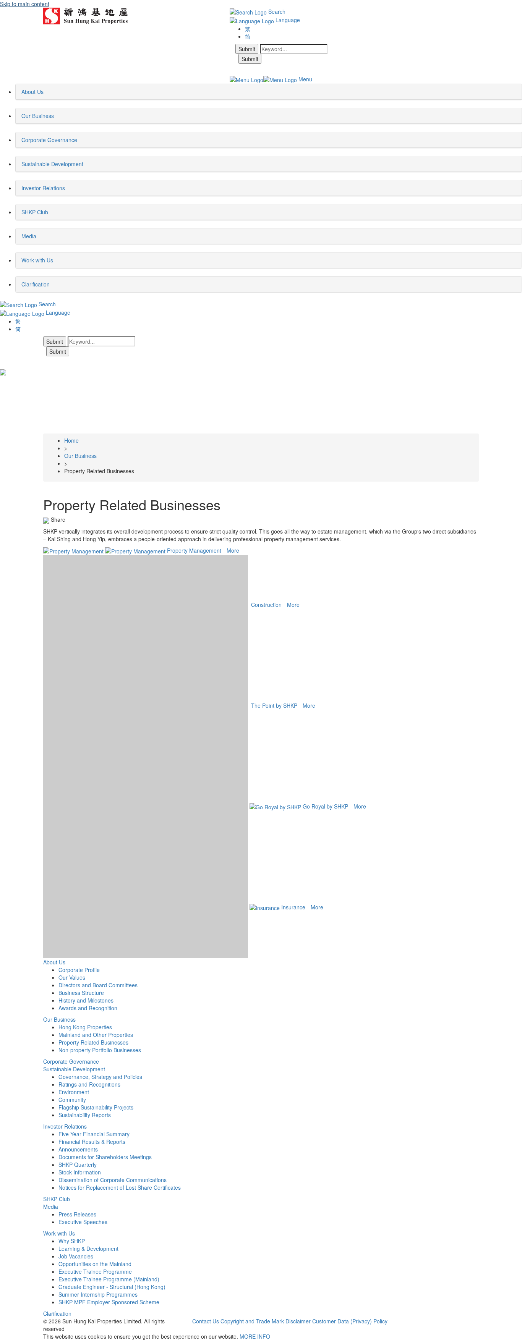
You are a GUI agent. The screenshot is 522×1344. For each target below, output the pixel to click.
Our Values (71, 977)
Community (72, 1099)
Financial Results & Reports (91, 1141)
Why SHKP (71, 1241)
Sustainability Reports (84, 1115)
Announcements (78, 1149)
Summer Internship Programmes (98, 1294)
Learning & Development (88, 1248)
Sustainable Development (74, 1069)
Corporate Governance (71, 1061)
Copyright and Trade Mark (252, 1321)
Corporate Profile (79, 970)
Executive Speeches (82, 1222)
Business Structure (81, 992)
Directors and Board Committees (98, 985)
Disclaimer (298, 1321)
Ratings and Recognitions (89, 1084)
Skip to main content (24, 4)
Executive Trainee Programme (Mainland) (108, 1279)
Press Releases (77, 1214)
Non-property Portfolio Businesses (99, 1050)
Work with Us (59, 1233)
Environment (73, 1092)
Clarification (57, 1313)
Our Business (59, 1019)
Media (50, 1206)
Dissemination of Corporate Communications (112, 1180)
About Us (54, 962)
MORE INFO (255, 1336)
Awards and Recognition (87, 1008)
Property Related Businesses (93, 1042)
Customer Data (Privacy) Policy (349, 1321)
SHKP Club (56, 1199)
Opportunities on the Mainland (94, 1264)
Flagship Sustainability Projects (95, 1107)
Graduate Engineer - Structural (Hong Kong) (111, 1287)
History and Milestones (85, 1000)
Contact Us (205, 1321)
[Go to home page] (85, 15)
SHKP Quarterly (77, 1164)
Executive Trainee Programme (95, 1271)
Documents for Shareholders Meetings (105, 1157)
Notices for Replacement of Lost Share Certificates (119, 1187)
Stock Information (79, 1172)
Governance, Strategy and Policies (100, 1076)
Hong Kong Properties (85, 1027)
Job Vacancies (75, 1256)
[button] (46, 91)
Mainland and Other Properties (95, 1034)
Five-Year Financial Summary (94, 1134)
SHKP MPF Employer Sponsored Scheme (108, 1302)
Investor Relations (65, 1126)
